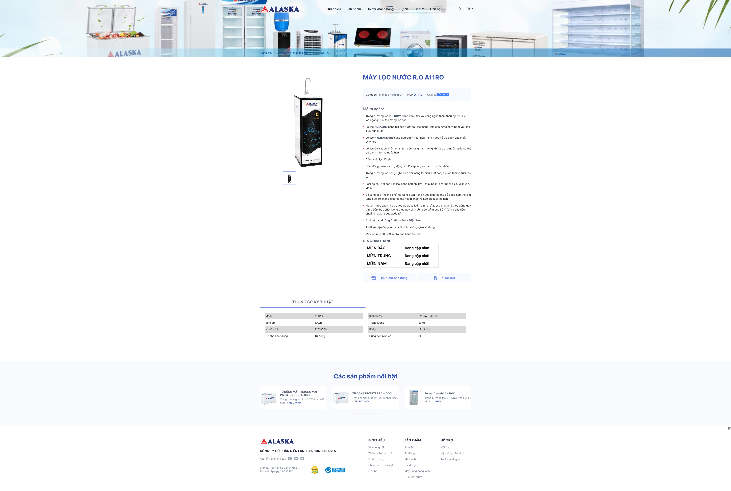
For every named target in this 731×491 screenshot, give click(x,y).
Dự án (403, 9)
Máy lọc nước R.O (304, 52)
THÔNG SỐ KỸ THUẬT (312, 302)
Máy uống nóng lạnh (417, 471)
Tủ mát (409, 447)
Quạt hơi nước (413, 476)
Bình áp (270, 322)
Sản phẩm (353, 9)
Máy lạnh (410, 459)
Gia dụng (410, 465)
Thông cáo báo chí (380, 453)
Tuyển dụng (375, 459)
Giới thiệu (334, 9)
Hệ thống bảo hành (452, 453)
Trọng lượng (376, 322)
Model (269, 316)
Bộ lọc (373, 329)
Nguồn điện (273, 329)
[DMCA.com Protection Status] (314, 470)
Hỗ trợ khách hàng (380, 9)
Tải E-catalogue (450, 459)
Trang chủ (266, 52)
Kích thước (376, 316)
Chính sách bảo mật (380, 465)
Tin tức (419, 9)
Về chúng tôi (376, 447)
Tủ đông (410, 453)
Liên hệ (435, 9)
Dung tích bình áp (380, 336)
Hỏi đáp (445, 447)
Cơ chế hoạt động (277, 336)
